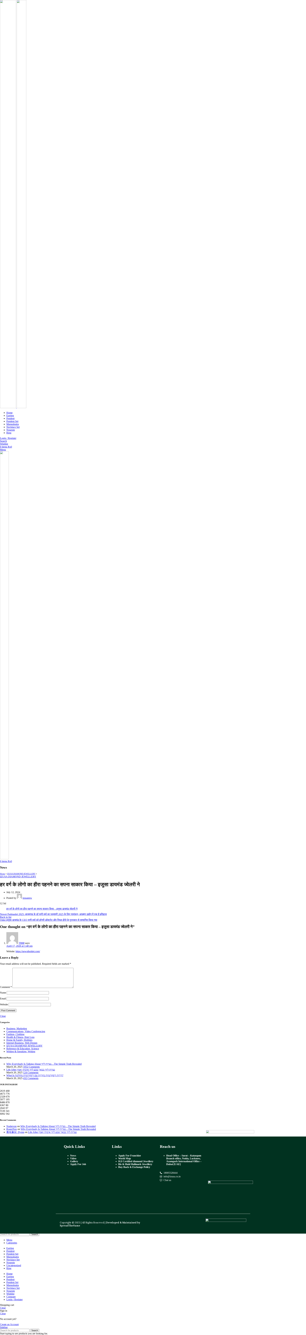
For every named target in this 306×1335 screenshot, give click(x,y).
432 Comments (30, 1078)
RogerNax (11, 1129)
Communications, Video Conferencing (25, 1031)
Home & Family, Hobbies (19, 1040)
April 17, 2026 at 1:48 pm (19, 946)
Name (3, 992)
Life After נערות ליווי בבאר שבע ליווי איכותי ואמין (30, 1069)
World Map (124, 1158)
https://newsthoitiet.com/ (28, 951)
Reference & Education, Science (22, 1048)
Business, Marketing (16, 1028)
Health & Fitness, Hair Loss (20, 1037)
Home (2, 874)
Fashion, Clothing (15, 1034)
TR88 (21, 943)
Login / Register (14, 1299)
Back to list (5, 917)
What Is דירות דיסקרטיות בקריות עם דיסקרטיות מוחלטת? (34, 1075)
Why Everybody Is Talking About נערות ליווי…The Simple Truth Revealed (44, 1064)
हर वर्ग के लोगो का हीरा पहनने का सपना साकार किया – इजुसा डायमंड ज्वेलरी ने (41, 908)
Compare (11, 1296)
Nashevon (11, 1126)
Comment (6, 987)
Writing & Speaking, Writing (20, 1051)
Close (3, 1016)
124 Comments (30, 1072)
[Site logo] (8, 407)
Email (3, 998)
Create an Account (9, 1324)
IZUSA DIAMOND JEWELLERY (21, 874)
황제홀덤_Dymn (15, 1132)
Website (4, 1004)
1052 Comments (31, 1066)
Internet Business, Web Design (21, 1043)
